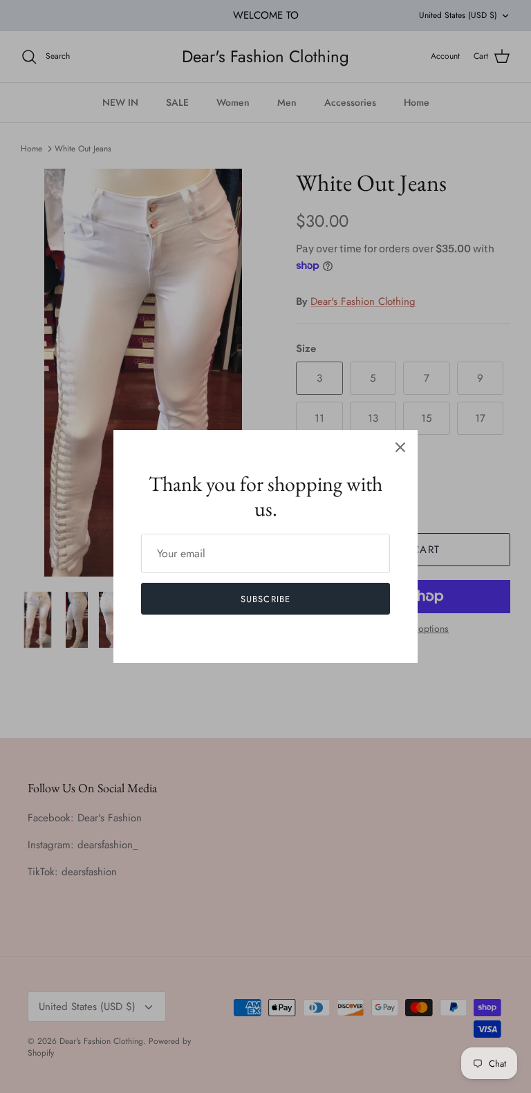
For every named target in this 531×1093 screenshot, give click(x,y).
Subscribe (265, 599)
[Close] (400, 447)
